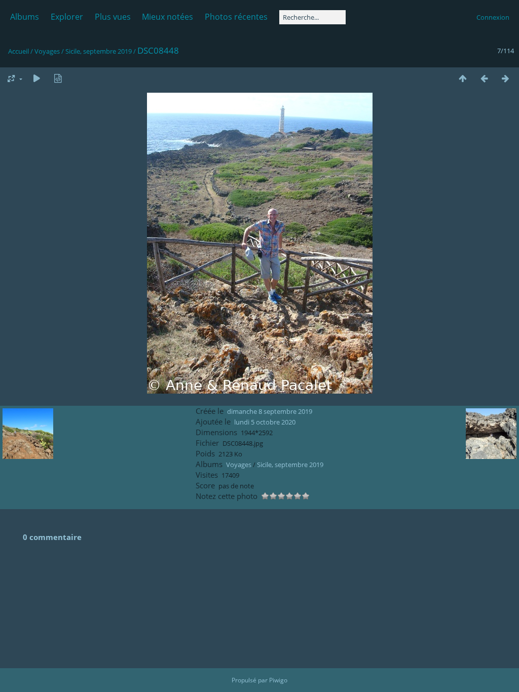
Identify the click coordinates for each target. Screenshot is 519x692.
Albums (24, 16)
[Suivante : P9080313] (505, 78)
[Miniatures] (462, 78)
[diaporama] (36, 78)
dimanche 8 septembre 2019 (269, 411)
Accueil (18, 51)
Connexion (492, 17)
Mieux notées (167, 16)
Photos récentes (236, 16)
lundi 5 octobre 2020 (264, 422)
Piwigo (278, 680)
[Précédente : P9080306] (484, 78)
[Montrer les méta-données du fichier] (57, 78)
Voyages (47, 51)
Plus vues (113, 16)
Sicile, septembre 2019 (98, 51)
